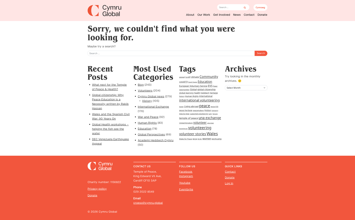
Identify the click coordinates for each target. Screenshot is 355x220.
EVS (210, 86)
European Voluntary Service (193, 86)
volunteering (199, 127)
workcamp (217, 139)
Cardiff (187, 77)
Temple (215, 114)
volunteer (200, 122)
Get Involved (221, 14)
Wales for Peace (185, 139)
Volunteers (145, 90)
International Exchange (153, 106)
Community (209, 76)
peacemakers (198, 110)
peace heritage (185, 110)
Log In (229, 183)
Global (193, 89)
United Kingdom (186, 123)
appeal (182, 77)
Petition (207, 110)
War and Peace (148, 117)
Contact (249, 14)
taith (210, 114)
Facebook (185, 171)
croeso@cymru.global (148, 202)
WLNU (199, 139)
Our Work (203, 14)
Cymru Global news (151, 96)
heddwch (205, 93)
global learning (186, 93)
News (237, 14)
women (206, 138)
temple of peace (188, 118)
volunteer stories (192, 134)
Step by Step (184, 114)
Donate (262, 14)
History (147, 100)
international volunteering (199, 100)
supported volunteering (199, 114)
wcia (195, 138)
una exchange (210, 117)
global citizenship (206, 89)
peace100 (214, 107)
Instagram (186, 176)
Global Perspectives (151, 134)
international (205, 96)
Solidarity (215, 111)
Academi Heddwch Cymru (155, 140)
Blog (141, 84)
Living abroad (191, 106)
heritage (214, 92)
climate (195, 76)
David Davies (192, 82)
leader (181, 107)
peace (204, 105)
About (190, 14)
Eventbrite (186, 189)
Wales (212, 133)
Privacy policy (97, 188)
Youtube (184, 182)
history (181, 96)
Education (144, 128)
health (197, 92)
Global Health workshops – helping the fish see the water (110, 128)
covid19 (183, 81)
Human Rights (147, 122)
